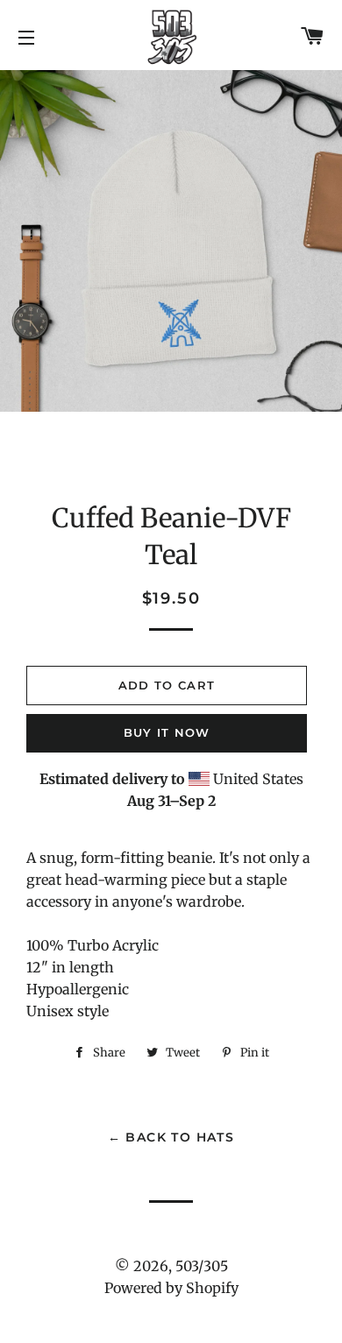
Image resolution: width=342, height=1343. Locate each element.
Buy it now (167, 732)
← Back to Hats (171, 1137)
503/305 (201, 1266)
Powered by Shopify (171, 1288)
